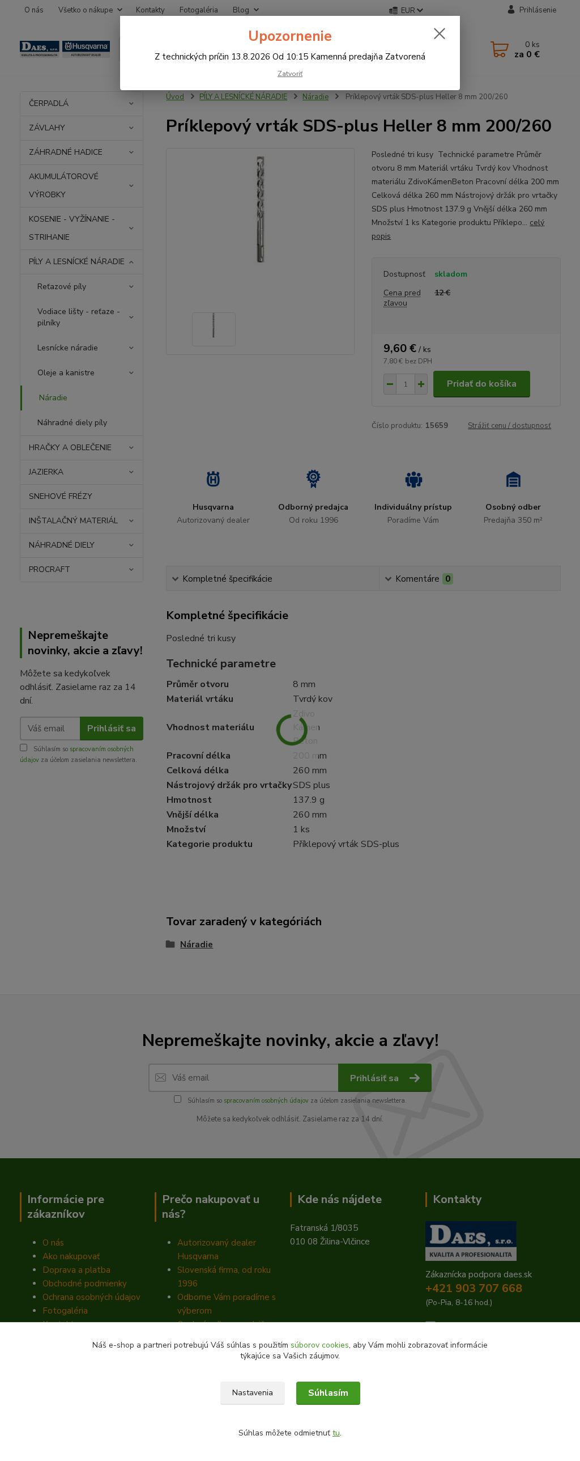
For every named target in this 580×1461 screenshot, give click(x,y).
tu (336, 1433)
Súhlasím (328, 1393)
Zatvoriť (290, 73)
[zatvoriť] (439, 33)
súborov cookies (320, 1345)
